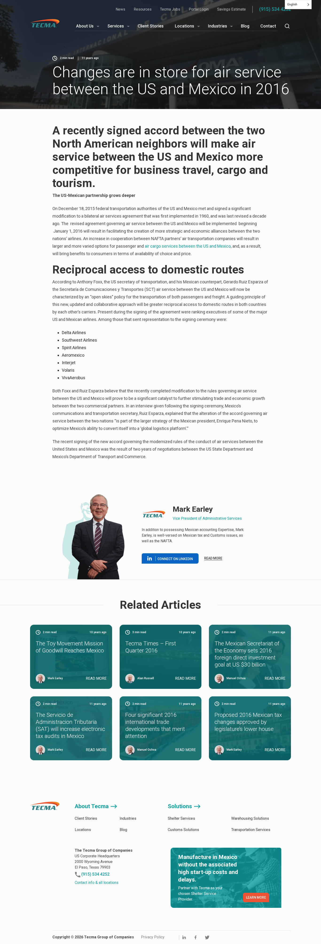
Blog (245, 25)
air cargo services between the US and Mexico (188, 246)
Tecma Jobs (170, 9)
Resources (143, 9)
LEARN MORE (256, 897)
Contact (268, 25)
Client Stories (151, 25)
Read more (213, 558)
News (120, 9)
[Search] (287, 26)
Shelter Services (181, 818)
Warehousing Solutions (250, 818)
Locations (184, 25)
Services (115, 25)
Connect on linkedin (175, 559)
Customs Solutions (183, 829)
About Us (85, 25)
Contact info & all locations (96, 882)
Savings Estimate (231, 9)
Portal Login (199, 9)
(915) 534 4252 (275, 9)
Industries (217, 25)
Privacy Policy (152, 937)
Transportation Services (250, 829)
